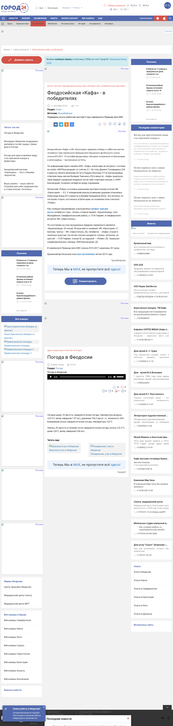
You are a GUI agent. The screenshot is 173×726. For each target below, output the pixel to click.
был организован (86, 254)
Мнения (26, 18)
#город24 (78, 350)
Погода (59, 368)
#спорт (50, 86)
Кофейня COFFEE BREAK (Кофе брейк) (153, 329)
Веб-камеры (88, 18)
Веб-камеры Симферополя (17, 620)
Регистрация (53, 8)
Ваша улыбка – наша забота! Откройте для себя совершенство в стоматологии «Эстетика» (21, 186)
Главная (6, 49)
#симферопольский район (113, 86)
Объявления (40, 18)
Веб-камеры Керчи (13, 628)
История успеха (67, 24)
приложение (146, 18)
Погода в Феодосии (14, 133)
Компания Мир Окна (144, 480)
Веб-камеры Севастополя (17, 654)
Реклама (168, 31)
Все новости (22, 311)
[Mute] (114, 376)
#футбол (58, 86)
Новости (13, 18)
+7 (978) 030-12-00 (145, 490)
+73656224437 (143, 383)
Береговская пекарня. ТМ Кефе (150, 308)
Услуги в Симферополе (145, 588)
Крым (9, 24)
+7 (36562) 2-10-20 (145, 275)
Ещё (100, 18)
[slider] (120, 376)
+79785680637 (143, 318)
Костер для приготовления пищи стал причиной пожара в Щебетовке (20, 158)
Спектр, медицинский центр (148, 501)
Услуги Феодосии (142, 572)
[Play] (50, 376)
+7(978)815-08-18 (144, 469)
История (81, 24)
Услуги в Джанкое (143, 614)
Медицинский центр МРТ (16, 603)
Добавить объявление (116, 5)
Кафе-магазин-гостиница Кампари (151, 458)
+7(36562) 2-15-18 (144, 447)
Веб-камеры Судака (14, 645)
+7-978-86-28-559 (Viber (147, 533)
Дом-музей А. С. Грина (145, 351)
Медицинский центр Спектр (18, 595)
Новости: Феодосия (21, 49)
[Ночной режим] (169, 5)
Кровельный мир (142, 243)
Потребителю (38, 24)
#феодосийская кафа (72, 86)
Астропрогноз (95, 24)
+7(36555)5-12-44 (144, 426)
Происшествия (22, 24)
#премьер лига (94, 86)
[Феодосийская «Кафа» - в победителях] (72, 124)
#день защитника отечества (60, 350)
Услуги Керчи (140, 580)
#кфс (84, 86)
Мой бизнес (52, 24)
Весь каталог (139, 233)
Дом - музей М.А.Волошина (148, 372)
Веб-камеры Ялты (13, 637)
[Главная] (3, 18)
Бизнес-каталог (69, 18)
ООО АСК (138, 265)
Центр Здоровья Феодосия (17, 587)
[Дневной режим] (166, 5)
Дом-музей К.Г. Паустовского (149, 394)
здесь (115, 269)
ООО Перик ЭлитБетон (145, 286)
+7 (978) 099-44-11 (145, 340)
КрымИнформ (65, 113)
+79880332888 (143, 253)
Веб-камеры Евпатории (16, 662)
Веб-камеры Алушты (14, 670)
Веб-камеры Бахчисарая (16, 679)
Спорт (59, 109)
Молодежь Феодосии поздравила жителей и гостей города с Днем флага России (21, 144)
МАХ (76, 269)
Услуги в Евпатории (144, 597)
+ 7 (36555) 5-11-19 (145, 361)
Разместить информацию (158, 233)
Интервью (109, 24)
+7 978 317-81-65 (144, 555)
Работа (53, 18)
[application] (86, 377)
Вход (41, 8)
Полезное (22, 253)
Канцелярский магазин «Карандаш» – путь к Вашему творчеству (19, 172)
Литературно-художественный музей (153, 415)
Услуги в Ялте (140, 605)
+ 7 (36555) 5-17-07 (145, 404)
